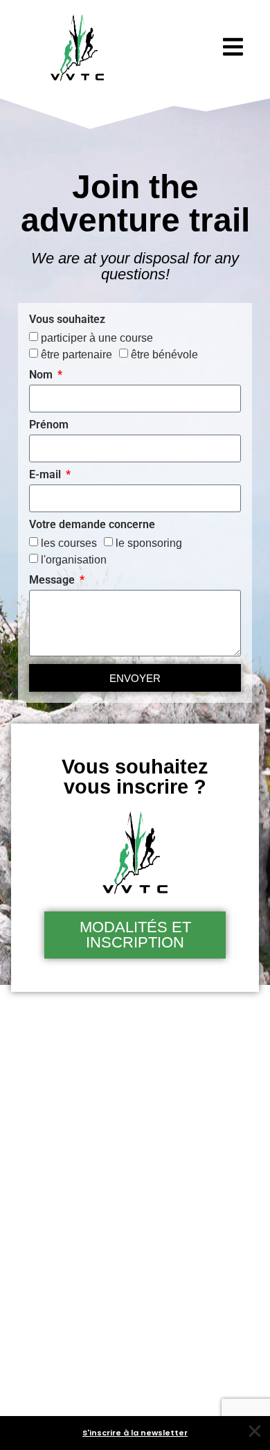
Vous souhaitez (67, 320)
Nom (42, 375)
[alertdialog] (135, 1433)
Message (53, 580)
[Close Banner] (254, 1431)
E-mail (46, 475)
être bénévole (164, 354)
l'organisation (74, 560)
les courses (69, 543)
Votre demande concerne (92, 525)
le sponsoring (149, 543)
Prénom (49, 425)
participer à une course (97, 338)
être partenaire (76, 354)
